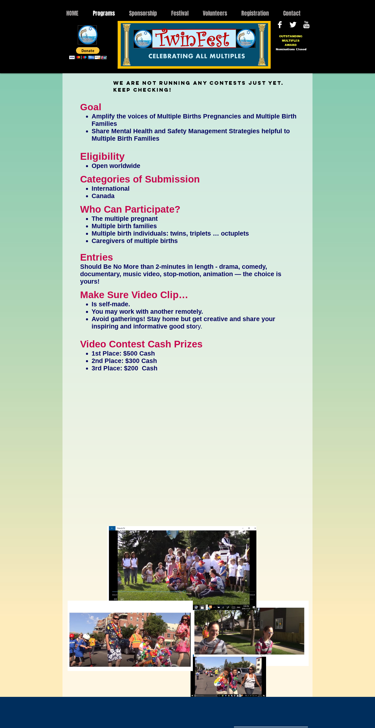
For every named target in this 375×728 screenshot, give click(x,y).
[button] (88, 53)
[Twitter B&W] (292, 24)
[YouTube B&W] (306, 24)
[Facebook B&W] (279, 24)
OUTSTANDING (290, 36)
